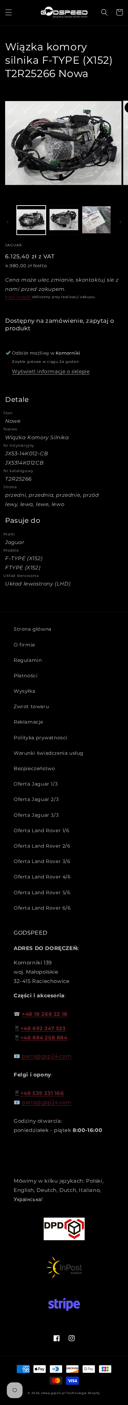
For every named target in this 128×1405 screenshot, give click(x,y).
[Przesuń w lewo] (7, 222)
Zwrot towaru (31, 706)
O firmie (24, 645)
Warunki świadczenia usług (49, 753)
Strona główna (33, 629)
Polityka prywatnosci (41, 738)
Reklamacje (28, 722)
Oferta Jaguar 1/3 (36, 784)
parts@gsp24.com (46, 1056)
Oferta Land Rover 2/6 (42, 846)
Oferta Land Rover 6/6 (42, 908)
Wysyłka (24, 691)
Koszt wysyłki (18, 297)
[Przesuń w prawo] (120, 222)
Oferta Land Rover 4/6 (42, 877)
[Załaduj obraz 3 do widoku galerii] (96, 220)
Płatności (26, 676)
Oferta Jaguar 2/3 (36, 799)
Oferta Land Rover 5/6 (42, 892)
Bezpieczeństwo (34, 768)
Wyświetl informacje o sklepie (50, 371)
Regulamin (28, 660)
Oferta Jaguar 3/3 (36, 815)
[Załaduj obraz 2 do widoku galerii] (63, 220)
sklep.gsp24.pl (54, 1393)
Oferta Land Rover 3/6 (42, 861)
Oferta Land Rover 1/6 (42, 830)
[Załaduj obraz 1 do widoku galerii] (31, 220)
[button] (8, 12)
